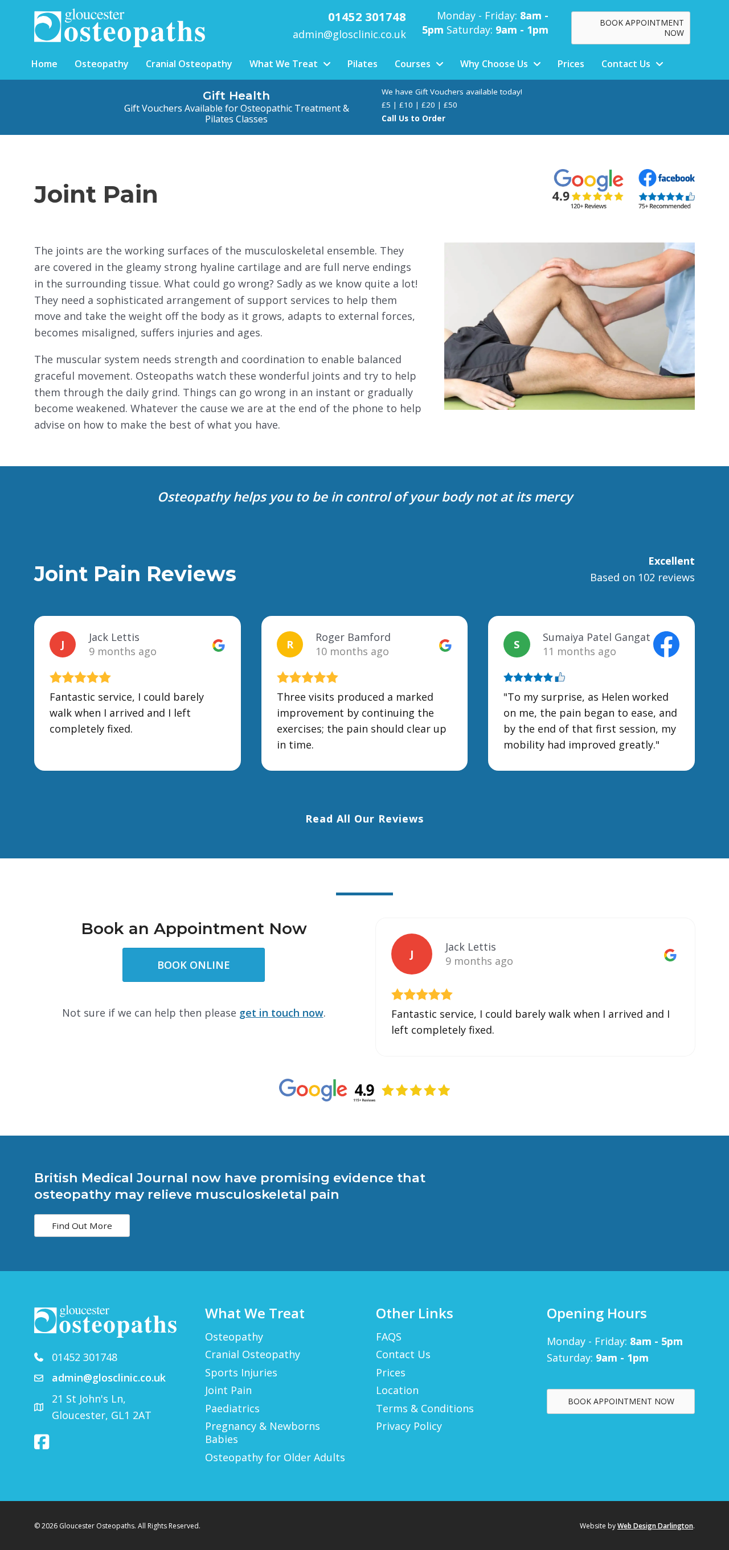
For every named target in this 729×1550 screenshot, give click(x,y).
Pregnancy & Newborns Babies (262, 1433)
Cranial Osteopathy (252, 1354)
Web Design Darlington (655, 1526)
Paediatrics (232, 1408)
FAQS (389, 1336)
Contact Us (403, 1354)
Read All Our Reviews (364, 818)
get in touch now (281, 1012)
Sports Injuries (241, 1372)
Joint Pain (228, 1390)
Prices (391, 1372)
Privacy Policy (409, 1426)
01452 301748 (84, 1357)
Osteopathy (234, 1336)
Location (397, 1390)
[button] (82, 1225)
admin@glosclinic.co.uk (349, 34)
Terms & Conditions (425, 1408)
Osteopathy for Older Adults (275, 1457)
